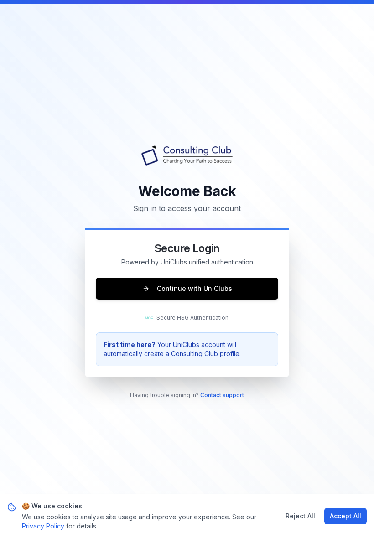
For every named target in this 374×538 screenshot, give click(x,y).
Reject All (300, 516)
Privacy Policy (43, 526)
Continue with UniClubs (194, 288)
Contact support (222, 395)
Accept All (345, 516)
